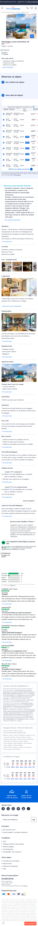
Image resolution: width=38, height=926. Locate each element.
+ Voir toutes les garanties (12, 220)
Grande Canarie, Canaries (23, 737)
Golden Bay (30, 700)
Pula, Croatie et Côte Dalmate (12, 749)
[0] (32, 8)
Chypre (18, 12)
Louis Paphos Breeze (20, 690)
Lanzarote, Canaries (9, 737)
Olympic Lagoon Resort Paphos (12, 712)
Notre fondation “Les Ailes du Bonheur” (15, 832)
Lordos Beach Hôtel (19, 700)
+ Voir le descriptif (7, 67)
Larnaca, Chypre (7, 730)
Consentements (8, 849)
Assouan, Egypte (23, 741)
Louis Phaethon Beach (9, 704)
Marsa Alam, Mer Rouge (10, 741)
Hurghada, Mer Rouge (10, 739)
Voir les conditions (28, 500)
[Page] (3, 808)
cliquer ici (12, 585)
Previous (4, 287)
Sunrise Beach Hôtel (26, 703)
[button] (19, 287)
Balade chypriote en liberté (14, 693)
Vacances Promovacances (8, 12)
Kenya (10, 735)
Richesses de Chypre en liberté (26, 695)
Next (33, 287)
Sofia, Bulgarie (28, 743)
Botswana (22, 735)
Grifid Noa (21, 719)
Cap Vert (16, 735)
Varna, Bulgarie (8, 745)
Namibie (5, 735)
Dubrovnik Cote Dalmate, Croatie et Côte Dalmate (17, 747)
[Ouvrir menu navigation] (2, 8)
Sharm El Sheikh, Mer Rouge (26, 739)
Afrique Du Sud (30, 735)
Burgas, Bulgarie (18, 743)
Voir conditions (17, 174)
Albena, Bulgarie (18, 745)
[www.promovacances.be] (13, 8)
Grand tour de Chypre (17, 692)
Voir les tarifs (30, 923)
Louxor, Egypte (8, 743)
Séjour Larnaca (25, 12)
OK (34, 820)
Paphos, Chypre (17, 730)
